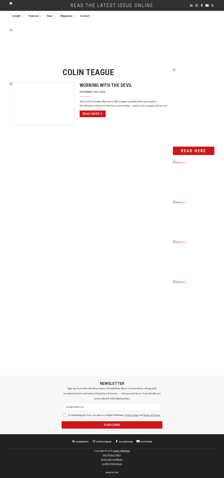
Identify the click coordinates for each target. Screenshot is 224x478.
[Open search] (212, 5)
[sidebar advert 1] (193, 177)
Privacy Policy (132, 415)
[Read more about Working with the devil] (42, 103)
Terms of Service (151, 415)
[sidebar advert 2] (193, 217)
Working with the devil (106, 85)
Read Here (193, 150)
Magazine (66, 16)
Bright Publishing (121, 450)
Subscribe (112, 425)
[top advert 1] (112, 44)
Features (34, 16)
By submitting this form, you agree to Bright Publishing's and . (114, 415)
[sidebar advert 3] (193, 257)
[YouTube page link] (207, 5)
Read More (91, 113)
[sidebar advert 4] (193, 321)
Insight (16, 16)
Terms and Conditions (111, 459)
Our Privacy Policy (112, 454)
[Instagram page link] (196, 5)
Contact (84, 16)
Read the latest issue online (112, 5)
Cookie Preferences (112, 463)
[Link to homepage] (22, 5)
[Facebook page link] (202, 5)
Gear (49, 16)
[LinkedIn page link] (191, 5)
